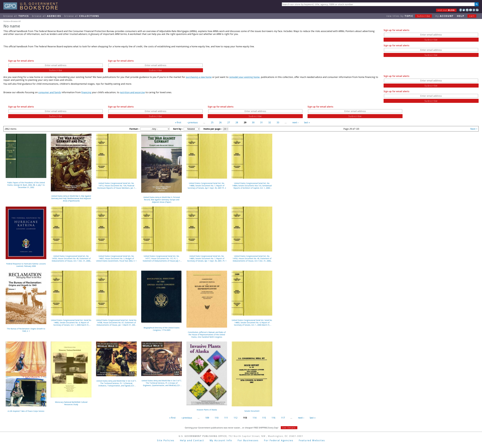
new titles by (408, 15)
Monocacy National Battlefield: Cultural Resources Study (71, 403)
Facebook (460, 10)
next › (295, 122)
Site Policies (165, 440)
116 (273, 417)
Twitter (463, 10)
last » (307, 122)
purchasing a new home (199, 77)
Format (133, 128)
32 (269, 122)
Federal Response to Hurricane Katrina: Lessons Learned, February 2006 (26, 265)
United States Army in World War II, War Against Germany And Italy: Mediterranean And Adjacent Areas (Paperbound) (71, 198)
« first (178, 122)
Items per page (212, 128)
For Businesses (248, 440)
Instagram (467, 10)
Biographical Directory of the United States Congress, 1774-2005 (161, 328)
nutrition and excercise (132, 92)
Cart (472, 15)
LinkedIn (477, 10)
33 (278, 122)
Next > (473, 128)
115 (264, 417)
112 (235, 417)
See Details (289, 427)
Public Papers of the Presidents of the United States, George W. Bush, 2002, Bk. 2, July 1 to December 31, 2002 (26, 185)
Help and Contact (192, 440)
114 (254, 417)
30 (253, 122)
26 (220, 122)
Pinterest (473, 10)
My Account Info (221, 440)
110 (216, 417)
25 (212, 122)
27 (228, 122)
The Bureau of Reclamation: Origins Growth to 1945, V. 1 (26, 329)
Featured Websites (312, 440)
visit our (446, 10)
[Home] (31, 8)
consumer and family (49, 92)
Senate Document (251, 411)
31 (261, 122)
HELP (460, 15)
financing (86, 92)
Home (6, 21)
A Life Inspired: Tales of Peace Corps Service (26, 411)
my (444, 15)
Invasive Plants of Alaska (207, 409)
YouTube (470, 10)
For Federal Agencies (278, 440)
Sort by (177, 128)
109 (207, 417)
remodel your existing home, (244, 77)
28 (236, 122)
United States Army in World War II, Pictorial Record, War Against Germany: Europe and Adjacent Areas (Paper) (161, 199)
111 (226, 417)
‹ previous (192, 122)
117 (283, 417)
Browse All (16, 15)
